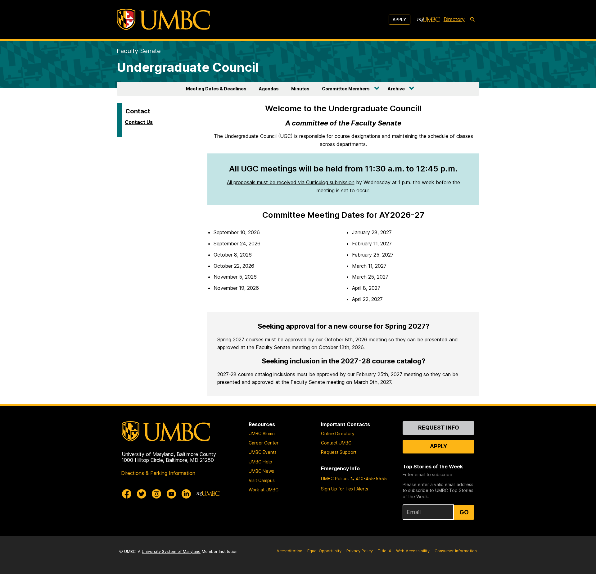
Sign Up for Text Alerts (344, 488)
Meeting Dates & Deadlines (216, 88)
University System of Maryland (171, 551)
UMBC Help (260, 461)
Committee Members (346, 88)
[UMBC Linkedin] (186, 494)
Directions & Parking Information (158, 473)
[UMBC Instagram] (156, 494)
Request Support (338, 452)
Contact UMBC (336, 442)
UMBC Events (263, 452)
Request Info (438, 427)
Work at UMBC (263, 489)
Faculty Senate (139, 51)
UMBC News (261, 471)
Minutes (300, 88)
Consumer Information (456, 551)
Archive (396, 88)
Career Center (263, 442)
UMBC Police (334, 478)
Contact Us (139, 122)
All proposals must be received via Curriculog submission (290, 182)
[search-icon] (472, 19)
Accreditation (289, 551)
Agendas (269, 88)
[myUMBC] (428, 19)
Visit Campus (262, 480)
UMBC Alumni (262, 433)
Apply (399, 19)
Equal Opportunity (324, 551)
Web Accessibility (413, 551)
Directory (454, 19)
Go (464, 512)
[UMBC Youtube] (171, 494)
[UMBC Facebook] (126, 494)
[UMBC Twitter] (141, 494)
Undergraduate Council (188, 67)
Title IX (384, 551)
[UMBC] (163, 19)
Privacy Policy (359, 551)
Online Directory (337, 433)
